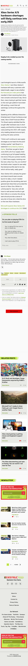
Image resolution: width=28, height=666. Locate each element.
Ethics (14, 596)
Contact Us (14, 599)
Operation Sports (9, 624)
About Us (14, 593)
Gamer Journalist (9, 621)
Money (11, 273)
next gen (16, 273)
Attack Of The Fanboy (9, 617)
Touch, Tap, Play (5, 626)
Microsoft (8, 9)
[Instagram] (2, 267)
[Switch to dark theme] (23, 5)
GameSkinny (18, 621)
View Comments (14, 311)
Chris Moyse (7, 33)
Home (2, 9)
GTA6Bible (13, 629)
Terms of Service (10, 497)
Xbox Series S (22, 273)
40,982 (16, 564)
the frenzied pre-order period (11, 92)
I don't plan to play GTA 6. (12, 241)
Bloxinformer (22, 626)
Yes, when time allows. (11, 237)
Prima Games (20, 617)
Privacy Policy (17, 497)
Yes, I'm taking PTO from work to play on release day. (14, 227)
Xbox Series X (5, 85)
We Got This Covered (17, 619)
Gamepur (22, 614)
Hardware (7, 273)
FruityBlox (14, 626)
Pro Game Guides (7, 614)
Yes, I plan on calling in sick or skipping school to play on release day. (14, 233)
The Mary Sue (19, 624)
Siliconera (7, 619)
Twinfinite (16, 614)
